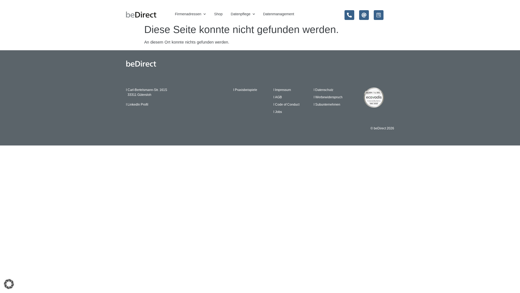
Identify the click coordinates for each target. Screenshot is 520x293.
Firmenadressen (188, 14)
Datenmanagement (278, 14)
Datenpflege (240, 14)
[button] (9, 284)
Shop (218, 14)
